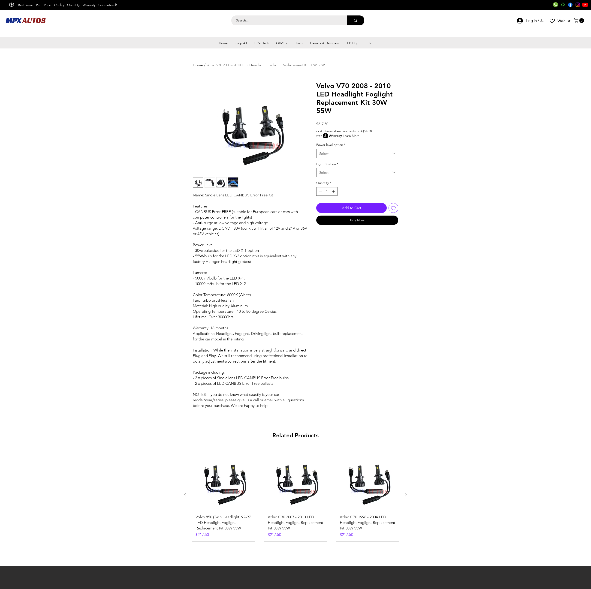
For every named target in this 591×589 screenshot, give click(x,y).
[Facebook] (570, 5)
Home (198, 65)
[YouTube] (585, 5)
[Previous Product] (185, 495)
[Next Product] (406, 495)
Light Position (327, 164)
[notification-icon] (563, 5)
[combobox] (357, 153)
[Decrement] (320, 191)
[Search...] (355, 20)
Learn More (351, 136)
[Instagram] (578, 5)
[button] (579, 20)
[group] (295, 495)
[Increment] (334, 191)
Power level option (330, 145)
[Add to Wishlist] (393, 208)
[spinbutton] (327, 191)
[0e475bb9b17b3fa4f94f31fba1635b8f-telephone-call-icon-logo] (555, 5)
